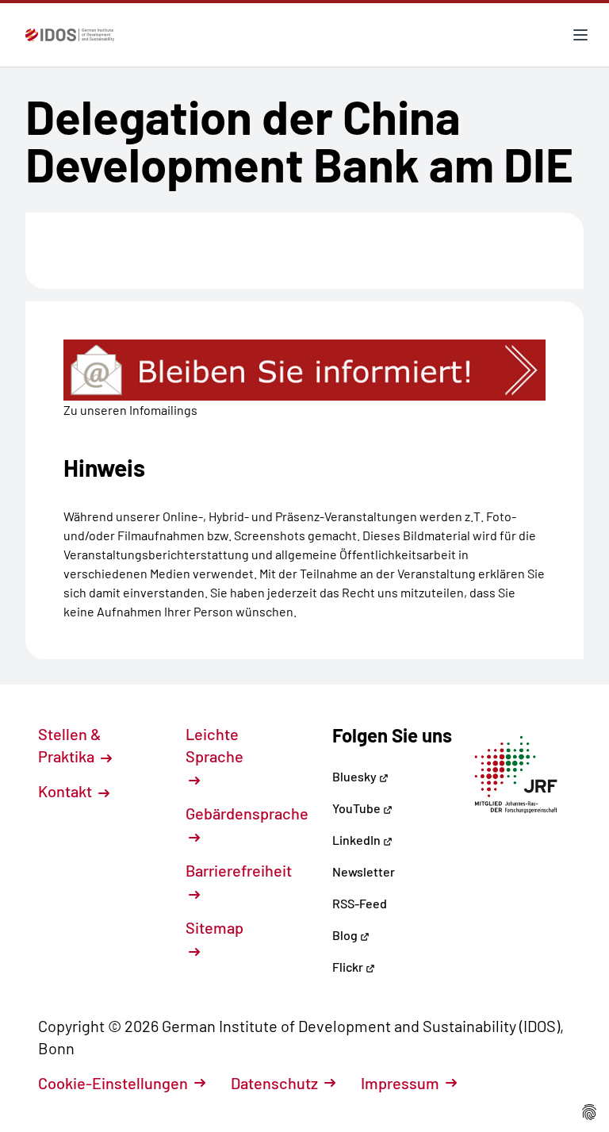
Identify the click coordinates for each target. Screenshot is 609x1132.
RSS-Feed (359, 903)
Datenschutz (274, 1082)
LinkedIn (357, 839)
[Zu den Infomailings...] (304, 370)
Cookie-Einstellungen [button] (113, 1082)
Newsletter (363, 871)
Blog (346, 934)
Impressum (400, 1082)
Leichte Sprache (214, 745)
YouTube (357, 807)
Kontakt (66, 790)
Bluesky (355, 776)
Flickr (349, 966)
